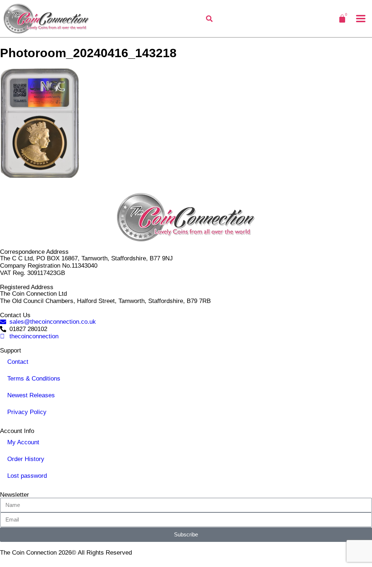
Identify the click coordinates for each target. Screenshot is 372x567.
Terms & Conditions (33, 378)
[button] (360, 18)
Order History (25, 459)
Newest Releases (31, 395)
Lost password (27, 475)
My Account (23, 442)
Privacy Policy (26, 412)
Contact (17, 361)
